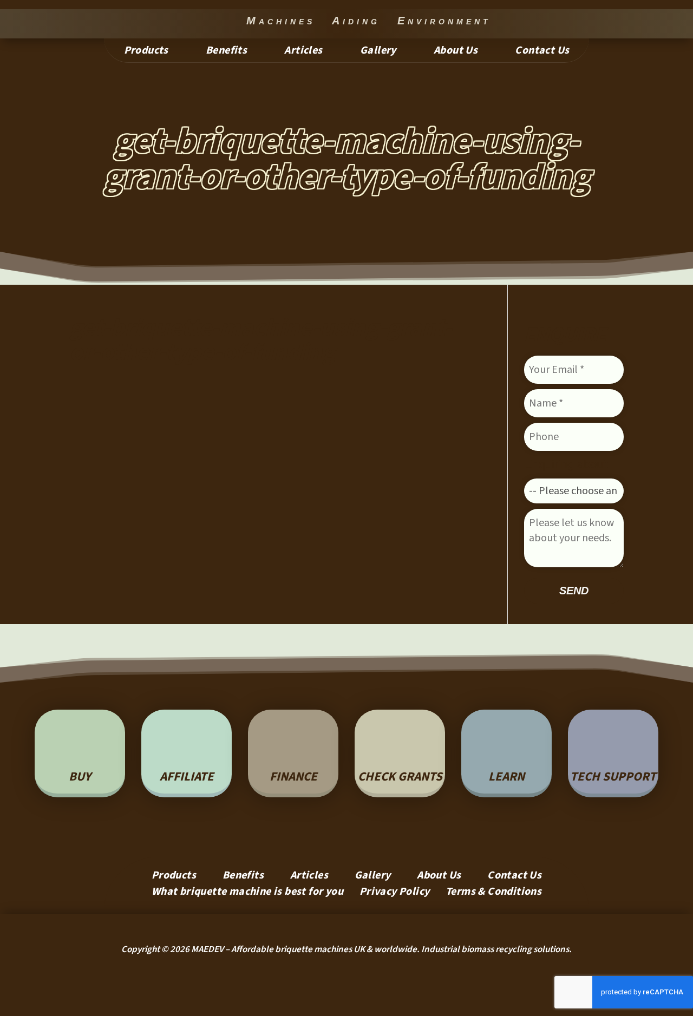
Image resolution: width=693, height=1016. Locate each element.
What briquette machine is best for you (247, 893)
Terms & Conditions (493, 893)
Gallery (378, 52)
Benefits (226, 52)
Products (146, 52)
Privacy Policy (394, 893)
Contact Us (542, 52)
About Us (456, 52)
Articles (303, 52)
